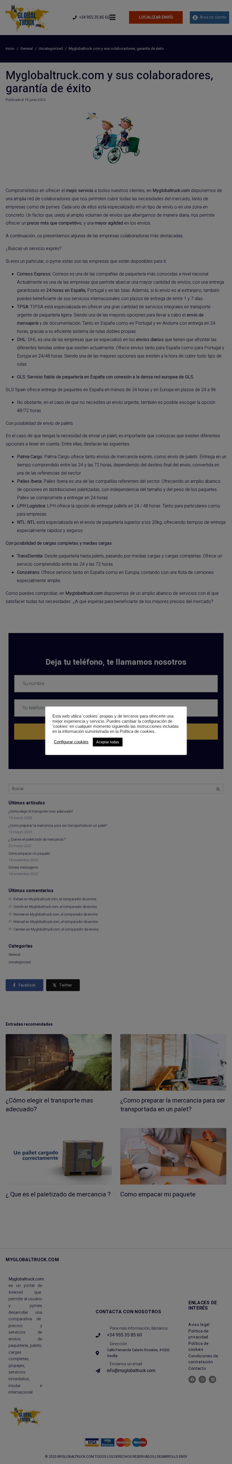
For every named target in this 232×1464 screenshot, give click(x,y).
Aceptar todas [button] (107, 742)
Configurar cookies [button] (71, 742)
